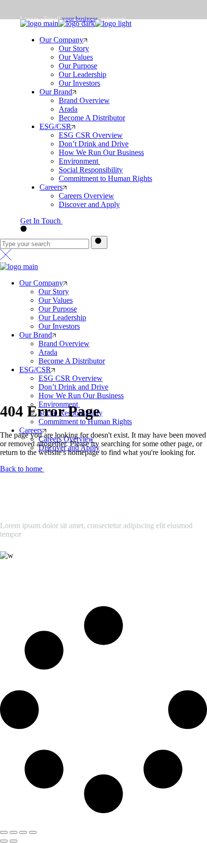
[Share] (13, 832)
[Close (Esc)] (4, 832)
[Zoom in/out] (33, 832)
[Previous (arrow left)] (4, 841)
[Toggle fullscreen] (23, 832)
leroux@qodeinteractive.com (44, 575)
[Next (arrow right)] (13, 841)
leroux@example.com (49, 72)
